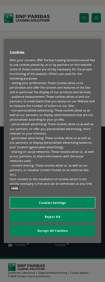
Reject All (52, 217)
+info (14, 188)
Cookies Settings (52, 203)
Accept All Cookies (52, 231)
